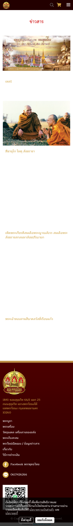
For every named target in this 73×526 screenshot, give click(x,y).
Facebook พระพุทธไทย (25, 464)
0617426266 (18, 474)
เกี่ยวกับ (7, 449)
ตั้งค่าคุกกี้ (26, 520)
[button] (50, 5)
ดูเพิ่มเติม (10, 94)
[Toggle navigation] (68, 5)
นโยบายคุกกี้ (11, 513)
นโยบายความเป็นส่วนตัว (41, 509)
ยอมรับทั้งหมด (44, 520)
